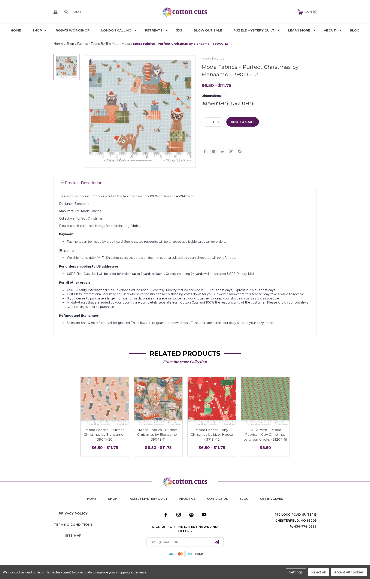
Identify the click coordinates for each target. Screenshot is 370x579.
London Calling (116, 30)
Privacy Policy (73, 513)
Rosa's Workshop (73, 30)
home (92, 499)
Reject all (318, 572)
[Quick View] (104, 421)
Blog (354, 30)
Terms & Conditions (73, 525)
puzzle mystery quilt (148, 499)
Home (16, 30)
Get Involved (271, 499)
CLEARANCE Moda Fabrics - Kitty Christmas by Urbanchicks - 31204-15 (265, 434)
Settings (296, 572)
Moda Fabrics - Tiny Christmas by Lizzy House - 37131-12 (212, 434)
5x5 (179, 30)
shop (112, 499)
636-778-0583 (305, 526)
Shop (37, 30)
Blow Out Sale (208, 30)
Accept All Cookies (349, 572)
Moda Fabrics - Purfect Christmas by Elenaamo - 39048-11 (158, 434)
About (330, 30)
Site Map (73, 535)
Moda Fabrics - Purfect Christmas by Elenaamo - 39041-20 (105, 434)
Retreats (154, 30)
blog (243, 499)
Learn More (299, 30)
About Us (187, 499)
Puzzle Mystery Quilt (254, 30)
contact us (217, 499)
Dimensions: (213, 96)
